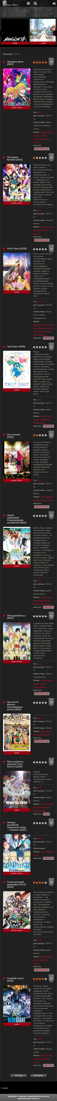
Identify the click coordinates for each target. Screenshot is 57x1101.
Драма (43, 135)
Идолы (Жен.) (38, 331)
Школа (48, 604)
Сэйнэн (36, 142)
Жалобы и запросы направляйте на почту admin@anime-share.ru (28, 1097)
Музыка (36, 233)
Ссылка (4, 1088)
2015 (39, 788)
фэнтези (36, 135)
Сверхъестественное (41, 139)
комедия (43, 227)
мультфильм (38, 328)
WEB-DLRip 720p (42, 149)
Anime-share (8, 54)
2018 (39, 302)
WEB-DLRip (48, 338)
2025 (39, 400)
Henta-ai (13, 3)
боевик (43, 957)
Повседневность (39, 335)
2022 (39, 210)
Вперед (38, 1075)
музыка (49, 132)
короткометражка (40, 325)
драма (42, 132)
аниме (42, 416)
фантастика (48, 328)
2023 (39, 112)
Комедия (44, 230)
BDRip (46, 814)
